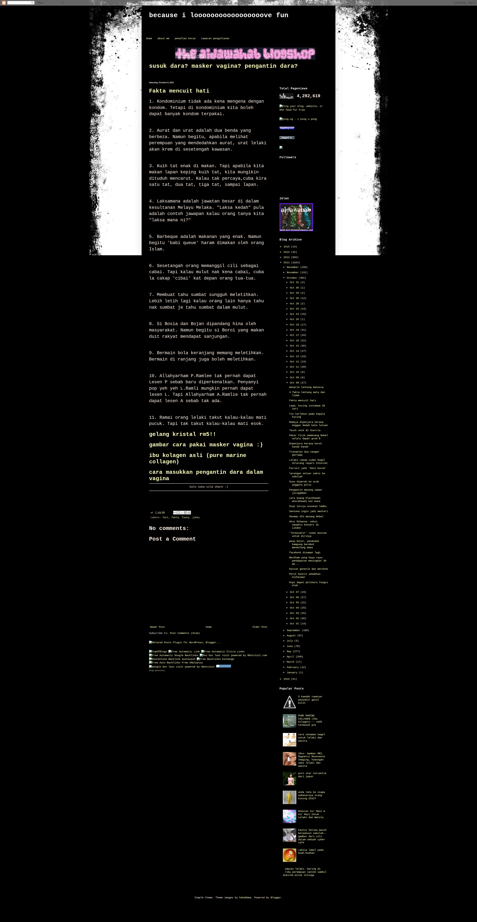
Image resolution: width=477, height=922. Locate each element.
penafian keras (185, 38)
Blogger (276, 897)
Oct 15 (295, 345)
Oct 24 (295, 314)
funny (185, 517)
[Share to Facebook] (185, 512)
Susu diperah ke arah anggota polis (304, 483)
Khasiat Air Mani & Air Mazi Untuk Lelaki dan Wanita (311, 814)
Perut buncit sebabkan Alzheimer (304, 575)
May (290, 651)
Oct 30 (295, 287)
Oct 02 (295, 618)
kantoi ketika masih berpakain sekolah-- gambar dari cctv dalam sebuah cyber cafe (312, 836)
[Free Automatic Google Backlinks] (173, 655)
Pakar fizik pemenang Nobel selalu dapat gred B (308, 437)
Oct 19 (295, 324)
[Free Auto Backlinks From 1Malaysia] (176, 662)
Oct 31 (295, 282)
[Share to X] (182, 512)
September (294, 630)
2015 (287, 246)
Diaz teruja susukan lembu (307, 506)
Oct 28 (295, 298)
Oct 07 (295, 592)
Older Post (259, 626)
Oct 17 (295, 335)
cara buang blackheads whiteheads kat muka (304, 500)
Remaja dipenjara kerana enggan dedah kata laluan (308, 424)
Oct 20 (295, 319)
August (292, 635)
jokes (196, 517)
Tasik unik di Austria (304, 430)
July (290, 640)
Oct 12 (295, 361)
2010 (287, 679)
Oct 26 (295, 303)
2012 (287, 257)
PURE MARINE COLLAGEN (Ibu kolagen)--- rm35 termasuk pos (310, 720)
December (293, 267)
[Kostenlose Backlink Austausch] (172, 659)
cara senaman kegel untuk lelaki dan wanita (311, 737)
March (291, 661)
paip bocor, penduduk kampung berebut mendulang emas (304, 544)
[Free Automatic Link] (184, 651)
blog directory (157, 671)
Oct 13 (295, 356)
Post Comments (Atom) (185, 633)
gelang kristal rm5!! (182, 434)
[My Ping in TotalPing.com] (286, 128)
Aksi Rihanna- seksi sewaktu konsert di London (304, 524)
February (293, 667)
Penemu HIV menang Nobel (306, 516)
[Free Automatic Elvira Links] (222, 651)
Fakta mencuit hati (179, 91)
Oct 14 (295, 351)
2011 (287, 262)
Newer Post (157, 626)
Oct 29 (295, 292)
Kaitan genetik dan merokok (308, 568)
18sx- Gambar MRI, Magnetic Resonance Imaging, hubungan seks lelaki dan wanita (311, 759)
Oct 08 (295, 382)
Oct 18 (295, 329)
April (291, 656)
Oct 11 (295, 366)
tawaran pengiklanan (215, 38)
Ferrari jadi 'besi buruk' (307, 468)
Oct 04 (295, 607)
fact (165, 517)
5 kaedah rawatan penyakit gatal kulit (310, 699)
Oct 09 (295, 377)
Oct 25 (295, 308)
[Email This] (175, 512)
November (293, 272)
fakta (175, 517)
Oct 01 (295, 623)
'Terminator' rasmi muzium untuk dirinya (307, 534)
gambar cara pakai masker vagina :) (206, 445)
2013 (287, 252)
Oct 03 (295, 613)
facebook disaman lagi (304, 552)
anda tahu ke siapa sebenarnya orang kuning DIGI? (311, 795)
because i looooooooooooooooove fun (218, 15)
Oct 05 (295, 602)
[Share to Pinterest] (189, 512)
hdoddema (245, 897)
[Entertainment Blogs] (223, 666)
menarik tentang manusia (306, 387)
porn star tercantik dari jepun (312, 775)
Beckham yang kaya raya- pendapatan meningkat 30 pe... (307, 560)
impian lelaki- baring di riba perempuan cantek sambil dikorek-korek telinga (305, 872)
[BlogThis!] (178, 512)
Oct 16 (295, 340)
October (293, 277)
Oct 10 (295, 372)
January (293, 672)
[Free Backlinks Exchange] (215, 659)
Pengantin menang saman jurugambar (305, 491)
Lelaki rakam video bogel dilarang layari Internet (308, 461)
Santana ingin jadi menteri (308, 511)
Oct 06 (295, 597)
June (290, 646)
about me (163, 38)
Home (149, 38)
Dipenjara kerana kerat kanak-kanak (305, 445)
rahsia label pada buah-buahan (310, 851)
